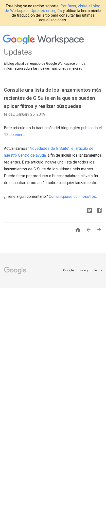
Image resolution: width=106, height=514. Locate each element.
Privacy (84, 270)
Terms (97, 270)
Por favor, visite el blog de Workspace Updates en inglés (52, 8)
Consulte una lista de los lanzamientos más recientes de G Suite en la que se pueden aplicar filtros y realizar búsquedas (53, 98)
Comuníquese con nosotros (72, 196)
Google (68, 270)
